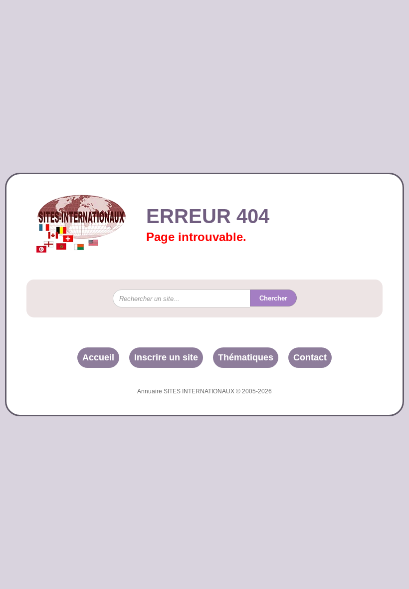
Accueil (98, 357)
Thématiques (245, 357)
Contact (310, 357)
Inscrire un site (166, 357)
